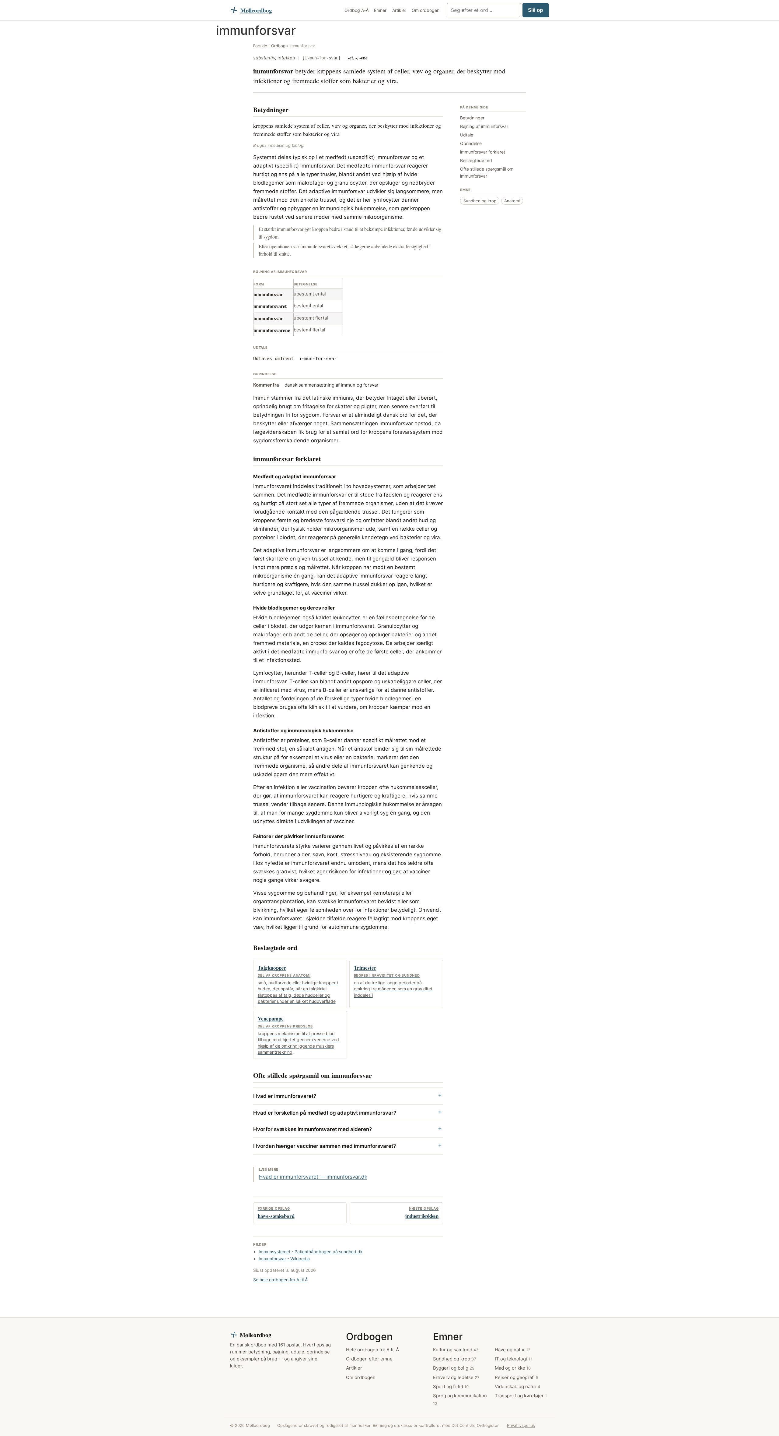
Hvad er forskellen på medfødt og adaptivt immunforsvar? (324, 1113)
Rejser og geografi (516, 1377)
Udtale (466, 134)
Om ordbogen (361, 1377)
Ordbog (356, 10)
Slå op (535, 10)
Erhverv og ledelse (456, 1377)
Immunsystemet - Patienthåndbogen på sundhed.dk (311, 1251)
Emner (380, 10)
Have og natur (512, 1350)
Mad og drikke (513, 1368)
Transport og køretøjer (521, 1396)
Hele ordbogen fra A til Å (372, 1350)
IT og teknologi (513, 1359)
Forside (260, 45)
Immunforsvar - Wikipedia (284, 1258)
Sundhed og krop (479, 200)
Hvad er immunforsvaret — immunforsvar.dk (313, 1177)
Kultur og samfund (455, 1350)
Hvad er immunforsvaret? (284, 1096)
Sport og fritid (451, 1386)
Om (425, 10)
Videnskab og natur (517, 1386)
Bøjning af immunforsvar (484, 126)
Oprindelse (471, 143)
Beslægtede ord (476, 160)
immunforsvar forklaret (482, 151)
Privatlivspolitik (521, 1425)
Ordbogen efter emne (369, 1359)
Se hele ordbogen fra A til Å (280, 1279)
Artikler (399, 10)
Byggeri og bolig (453, 1368)
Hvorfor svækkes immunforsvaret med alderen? (312, 1129)
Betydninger (472, 117)
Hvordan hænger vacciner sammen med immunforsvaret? (324, 1146)
